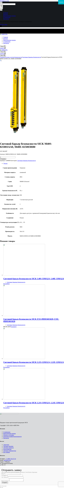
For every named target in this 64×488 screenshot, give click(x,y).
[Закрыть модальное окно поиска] (1, 2)
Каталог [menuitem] (5, 14)
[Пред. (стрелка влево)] (0, 487)
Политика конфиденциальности (12, 436)
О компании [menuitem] (6, 17)
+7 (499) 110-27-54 (11, 459)
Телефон (4, 475)
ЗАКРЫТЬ (61, 2)
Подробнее (6, 283)
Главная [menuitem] (5, 12)
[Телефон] (1, 26)
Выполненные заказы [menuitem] (9, 15)
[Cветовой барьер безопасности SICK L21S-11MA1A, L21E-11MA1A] (24, 358)
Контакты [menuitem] (6, 18)
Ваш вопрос (5, 481)
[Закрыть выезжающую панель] (1, 10)
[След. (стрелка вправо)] (2, 487)
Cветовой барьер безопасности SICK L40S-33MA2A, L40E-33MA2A (33, 279)
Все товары (6, 452)
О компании (6, 432)
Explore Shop (3, 24)
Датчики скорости (8, 447)
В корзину (3, 159)
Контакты (6, 438)
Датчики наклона (8, 446)
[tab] (33, 163)
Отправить (5, 482)
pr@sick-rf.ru (7, 460)
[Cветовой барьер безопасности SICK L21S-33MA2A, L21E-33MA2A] (24, 399)
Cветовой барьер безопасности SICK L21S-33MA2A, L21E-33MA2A (33, 403)
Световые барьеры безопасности (26, 160)
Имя (3, 474)
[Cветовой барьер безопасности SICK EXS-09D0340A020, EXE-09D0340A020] (24, 315)
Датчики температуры (9, 450)
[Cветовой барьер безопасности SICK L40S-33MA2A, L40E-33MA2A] (24, 275)
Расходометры (7, 449)
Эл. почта (5, 477)
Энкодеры (6, 444)
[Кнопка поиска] (1, 7)
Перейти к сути (4, 0)
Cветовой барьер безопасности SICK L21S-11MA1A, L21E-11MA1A (33, 362)
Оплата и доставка (8, 435)
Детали (5, 163)
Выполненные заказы (9, 433)
